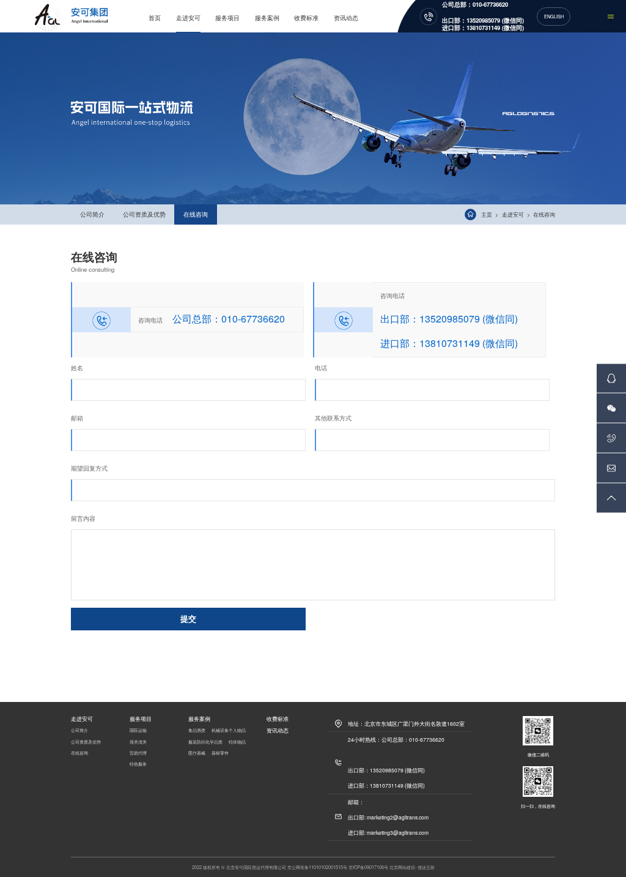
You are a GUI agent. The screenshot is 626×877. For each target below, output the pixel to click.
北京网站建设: (402, 867)
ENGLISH (554, 16)
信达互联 (426, 867)
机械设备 (220, 730)
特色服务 (138, 763)
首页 (155, 17)
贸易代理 (138, 752)
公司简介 (92, 214)
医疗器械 (196, 752)
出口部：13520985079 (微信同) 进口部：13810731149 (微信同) (483, 24)
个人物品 (237, 730)
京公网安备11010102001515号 (317, 867)
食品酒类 (196, 730)
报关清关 (138, 741)
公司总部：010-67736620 (475, 5)
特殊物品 (237, 741)
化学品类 (214, 741)
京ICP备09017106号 (368, 867)
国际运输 (138, 730)
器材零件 (220, 752)
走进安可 (188, 17)
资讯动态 (346, 17)
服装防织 (196, 741)
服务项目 (227, 17)
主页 (486, 214)
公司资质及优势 (144, 214)
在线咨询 (195, 214)
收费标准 (306, 17)
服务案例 (267, 17)
